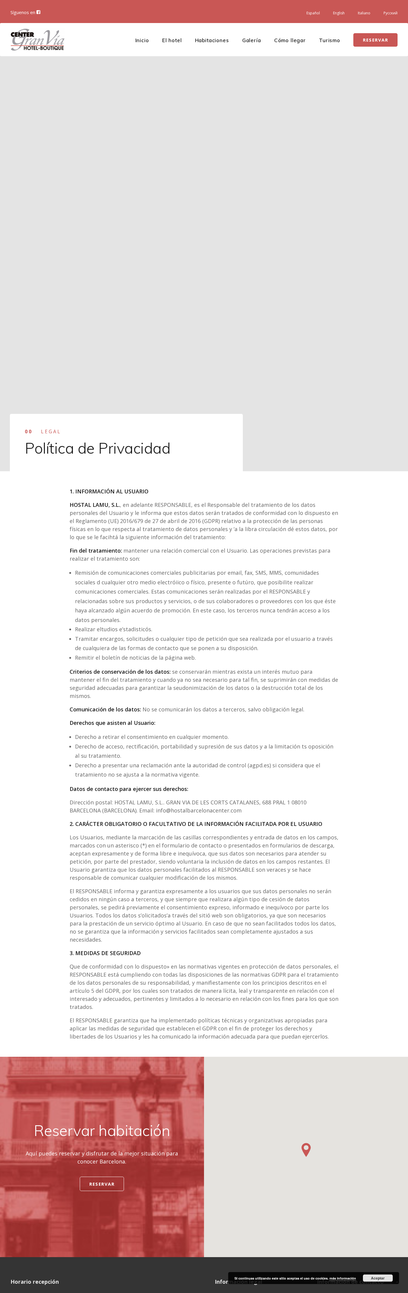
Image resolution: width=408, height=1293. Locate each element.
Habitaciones (212, 40)
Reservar (101, 1184)
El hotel (172, 40)
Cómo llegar (290, 40)
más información (342, 1278)
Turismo (329, 40)
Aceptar (378, 1278)
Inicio (142, 40)
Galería (251, 40)
